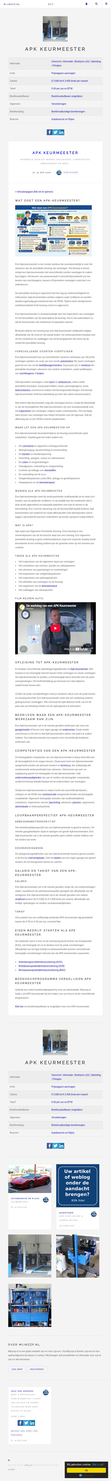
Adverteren (66, 1213)
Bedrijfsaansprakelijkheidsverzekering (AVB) (41, 966)
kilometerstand (46, 482)
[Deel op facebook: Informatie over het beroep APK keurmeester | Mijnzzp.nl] (50, 134)
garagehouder (22, 729)
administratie (21, 806)
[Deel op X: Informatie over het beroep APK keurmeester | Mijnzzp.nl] (56, 134)
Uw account (86, 4)
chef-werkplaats (36, 858)
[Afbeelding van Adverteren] (77, 1186)
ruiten (25, 462)
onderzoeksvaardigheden (28, 777)
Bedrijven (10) (82, 61)
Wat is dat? (98, 1464)
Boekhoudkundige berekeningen (68, 111)
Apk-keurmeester (79, 669)
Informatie (68, 61)
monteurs (86, 365)
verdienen (20, 899)
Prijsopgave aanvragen (63, 73)
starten (57, 858)
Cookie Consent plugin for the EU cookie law (86, 1475)
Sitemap (11, 1469)
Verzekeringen (58, 104)
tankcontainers (22, 390)
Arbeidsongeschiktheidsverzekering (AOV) (40, 962)
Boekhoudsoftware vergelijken (67, 96)
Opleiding (96, 61)
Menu (106, 4)
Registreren (37, 1369)
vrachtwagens (27, 373)
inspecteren (25, 411)
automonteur (66, 361)
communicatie (49, 794)
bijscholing (54, 802)
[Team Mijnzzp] (45, 1200)
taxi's (52, 382)
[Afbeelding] (29, 1257)
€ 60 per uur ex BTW (62, 88)
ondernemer (69, 729)
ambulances (64, 382)
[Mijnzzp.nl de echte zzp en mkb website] (55, 29)
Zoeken (96, 4)
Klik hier (19, 1006)
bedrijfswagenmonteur (50, 365)
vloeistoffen (50, 470)
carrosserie (28, 446)
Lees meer (17, 1369)
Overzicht (56, 61)
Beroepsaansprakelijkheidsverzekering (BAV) (42, 970)
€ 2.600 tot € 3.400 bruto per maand (69, 81)
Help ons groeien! (22, 1391)
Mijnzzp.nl (12, 4)
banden (26, 454)
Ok (86, 1470)
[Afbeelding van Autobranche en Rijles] (29, 1179)
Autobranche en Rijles (62, 119)
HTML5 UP (29, 1465)
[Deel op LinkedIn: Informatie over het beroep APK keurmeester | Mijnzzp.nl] (61, 134)
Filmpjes (57, 65)
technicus (66, 765)
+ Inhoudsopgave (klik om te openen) (34, 191)
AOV (51, 4)
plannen (77, 802)
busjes (40, 373)
